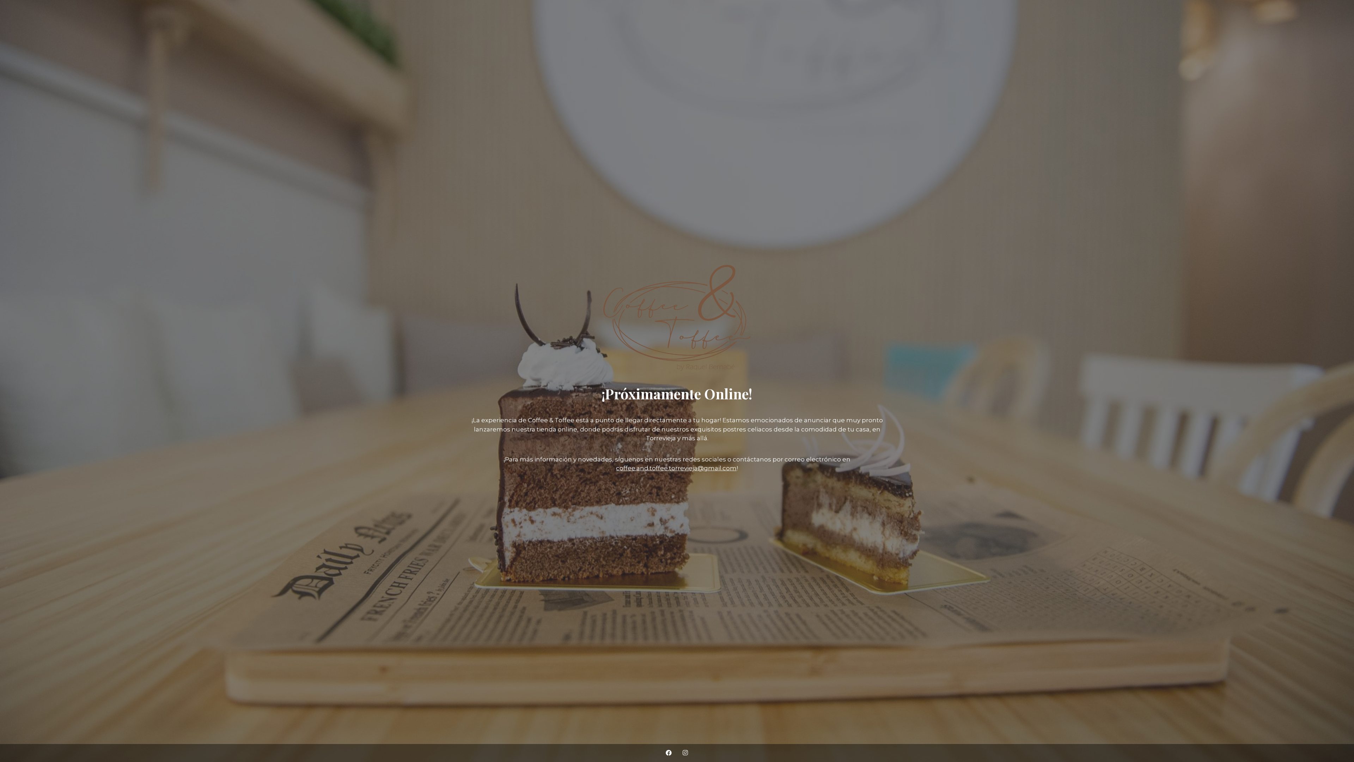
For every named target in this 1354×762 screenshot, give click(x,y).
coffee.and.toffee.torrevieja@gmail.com (676, 468)
